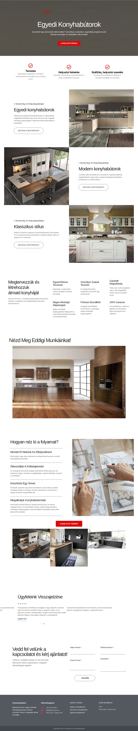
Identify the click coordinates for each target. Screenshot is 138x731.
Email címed (75, 660)
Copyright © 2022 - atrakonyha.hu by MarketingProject (69, 728)
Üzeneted (104, 659)
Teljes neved (75, 647)
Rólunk (78, 11)
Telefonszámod (106, 647)
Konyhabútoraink (62, 11)
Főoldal (46, 11)
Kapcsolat (90, 11)
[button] (14, 388)
